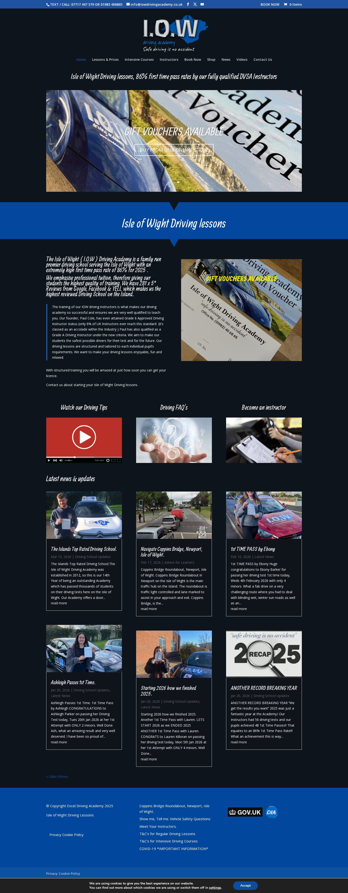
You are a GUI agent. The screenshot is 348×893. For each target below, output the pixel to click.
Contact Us (263, 60)
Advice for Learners (179, 562)
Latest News (60, 695)
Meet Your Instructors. (158, 826)
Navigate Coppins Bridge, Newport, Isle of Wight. (172, 551)
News (226, 60)
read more (59, 603)
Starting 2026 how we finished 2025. (168, 690)
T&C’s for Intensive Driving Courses (168, 841)
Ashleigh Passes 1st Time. (73, 682)
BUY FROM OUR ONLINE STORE (174, 150)
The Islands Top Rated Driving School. (84, 548)
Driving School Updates (93, 556)
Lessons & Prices (105, 60)
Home (81, 60)
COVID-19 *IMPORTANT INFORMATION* (173, 848)
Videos (241, 60)
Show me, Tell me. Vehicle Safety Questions (174, 818)
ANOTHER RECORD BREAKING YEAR (264, 687)
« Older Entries (57, 776)
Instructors (169, 60)
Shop (211, 60)
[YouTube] (202, 4)
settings (215, 888)
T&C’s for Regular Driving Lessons (167, 833)
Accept (245, 885)
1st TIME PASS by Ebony (253, 548)
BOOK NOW (270, 5)
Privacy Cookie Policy (66, 834)
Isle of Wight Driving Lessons (70, 815)
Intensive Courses (139, 60)
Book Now (192, 60)
